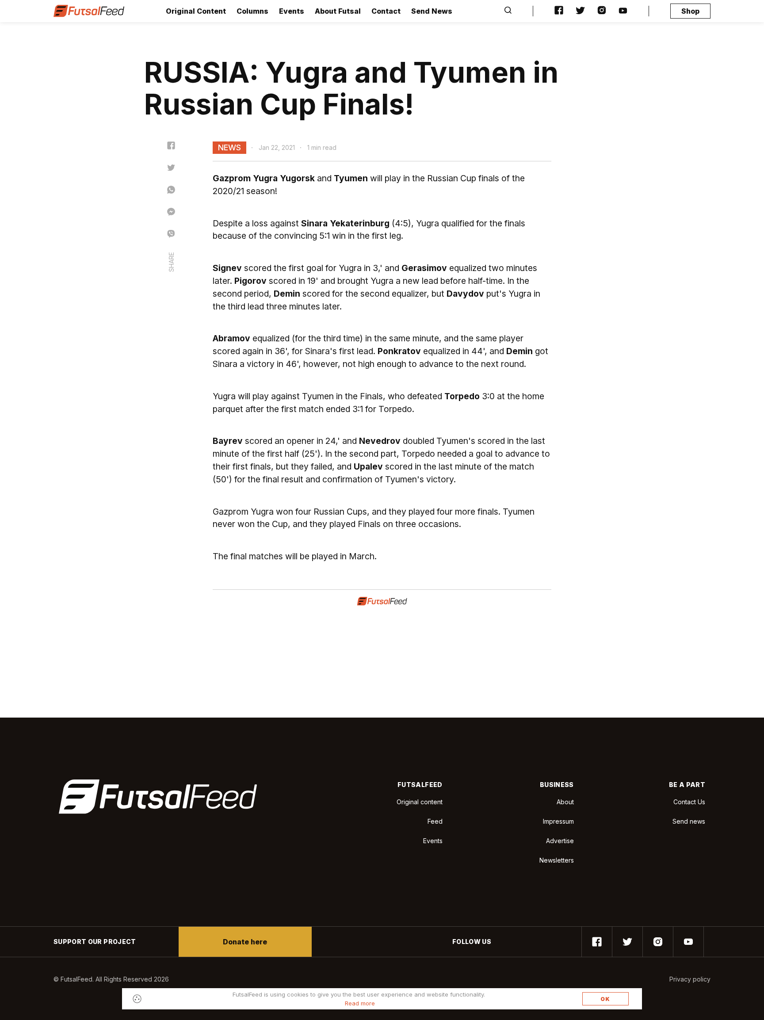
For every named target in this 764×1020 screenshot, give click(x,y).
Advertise (560, 840)
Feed (435, 821)
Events (291, 11)
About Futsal (338, 11)
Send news (688, 821)
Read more (360, 1003)
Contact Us (689, 802)
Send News (431, 11)
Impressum (558, 821)
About (565, 802)
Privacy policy (690, 979)
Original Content (196, 11)
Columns (252, 11)
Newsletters (556, 860)
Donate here (245, 941)
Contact (386, 11)
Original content (420, 802)
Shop (690, 11)
